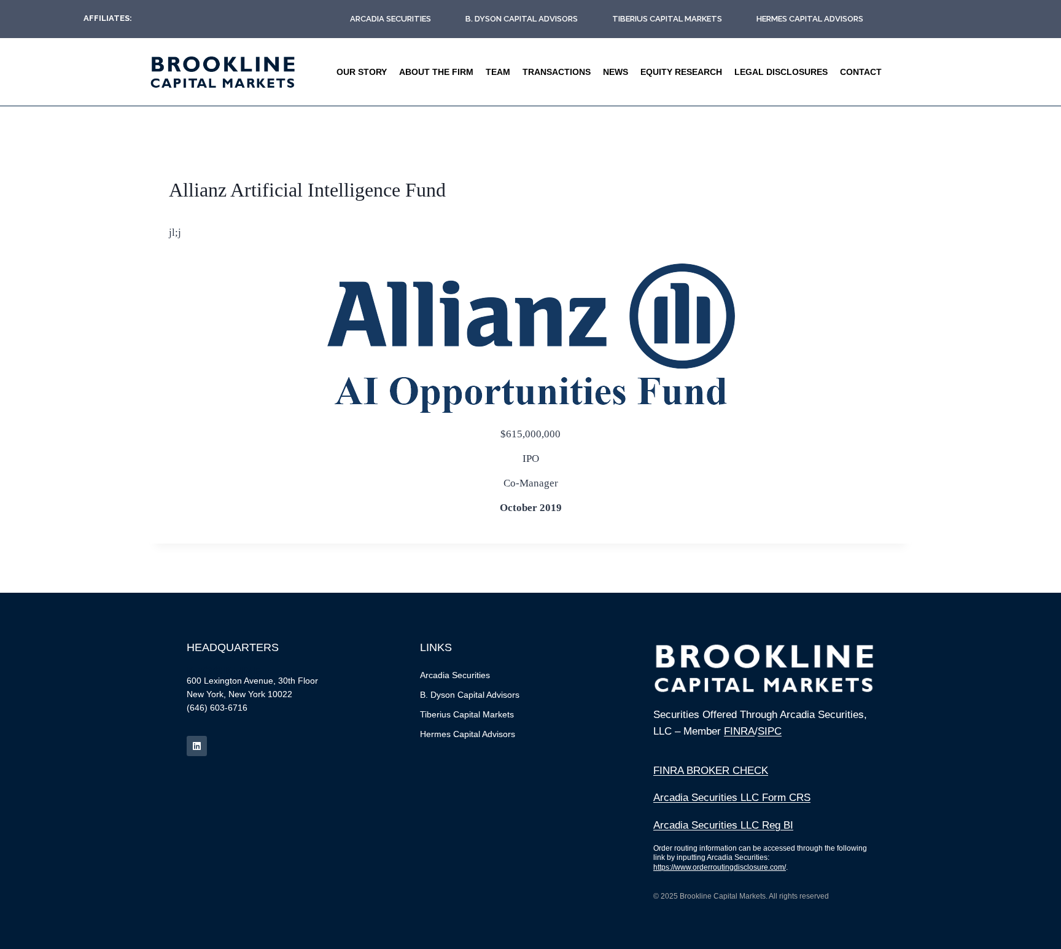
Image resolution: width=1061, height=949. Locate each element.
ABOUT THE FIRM (436, 72)
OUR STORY (361, 72)
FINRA (739, 731)
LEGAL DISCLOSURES (781, 72)
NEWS (615, 72)
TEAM (498, 72)
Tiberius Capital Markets (667, 18)
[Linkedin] (197, 746)
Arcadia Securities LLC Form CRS (731, 797)
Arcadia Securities (390, 18)
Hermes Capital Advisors (809, 18)
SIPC (770, 731)
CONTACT (861, 72)
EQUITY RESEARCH (681, 72)
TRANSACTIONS (557, 72)
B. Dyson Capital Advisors (521, 18)
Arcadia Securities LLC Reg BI (723, 825)
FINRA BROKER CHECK (710, 770)
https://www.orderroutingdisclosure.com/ (719, 867)
